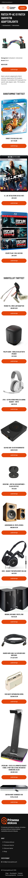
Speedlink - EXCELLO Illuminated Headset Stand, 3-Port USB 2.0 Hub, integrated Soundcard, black (14, 768)
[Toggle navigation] (3, 7)
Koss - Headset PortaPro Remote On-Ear (14, 571)
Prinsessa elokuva (9, 842)
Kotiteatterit (7, 25)
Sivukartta (20, 875)
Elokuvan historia (9, 845)
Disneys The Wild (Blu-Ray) (14, 138)
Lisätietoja (14, 69)
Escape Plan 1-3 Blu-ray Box (14, 253)
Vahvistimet (15, 25)
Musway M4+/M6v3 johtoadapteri (14, 306)
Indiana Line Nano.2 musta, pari (14, 614)
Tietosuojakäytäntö (10, 875)
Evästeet (20, 873)
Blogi (5, 851)
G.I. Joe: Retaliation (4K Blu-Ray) (14, 196)
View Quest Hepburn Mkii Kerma (14, 694)
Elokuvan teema (8, 848)
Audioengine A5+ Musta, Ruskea (14, 525)
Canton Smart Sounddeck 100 (14, 795)
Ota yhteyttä (13, 873)
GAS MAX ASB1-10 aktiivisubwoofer (14, 448)
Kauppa (22, 8)
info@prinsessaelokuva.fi (7, 2)
